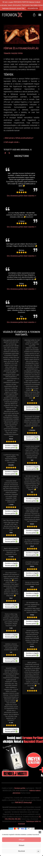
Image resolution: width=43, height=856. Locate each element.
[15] (6, 819)
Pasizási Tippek (17, 53)
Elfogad (21, 840)
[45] (16, 819)
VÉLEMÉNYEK (32, 8)
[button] (40, 832)
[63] (19, 819)
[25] (12, 819)
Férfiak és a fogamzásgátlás (21, 48)
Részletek (21, 851)
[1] (40, 817)
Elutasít (21, 845)
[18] (9, 819)
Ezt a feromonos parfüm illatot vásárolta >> (21, 196)
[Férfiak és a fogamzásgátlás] (21, 34)
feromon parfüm (19, 788)
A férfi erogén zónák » (12, 142)
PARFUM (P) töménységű (23, 802)
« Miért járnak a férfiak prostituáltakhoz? (18, 138)
